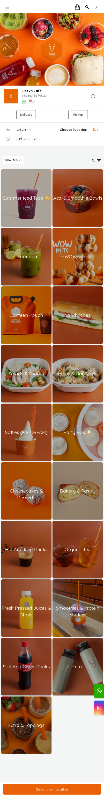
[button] (52, 96)
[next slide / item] (100, 49)
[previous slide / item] (3, 49)
